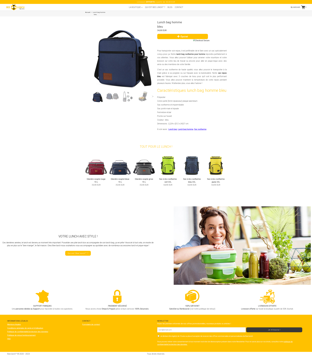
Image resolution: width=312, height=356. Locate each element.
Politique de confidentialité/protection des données (27, 332)
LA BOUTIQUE (135, 7)
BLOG (170, 7)
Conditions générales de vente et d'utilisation (25, 328)
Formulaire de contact (91, 324)
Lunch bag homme (185, 129)
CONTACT (179, 7)
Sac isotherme (200, 129)
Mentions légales (14, 324)
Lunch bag (172, 129)
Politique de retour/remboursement (21, 335)
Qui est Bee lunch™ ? (78, 253)
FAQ (9, 339)
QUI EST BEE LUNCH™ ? (155, 7)
